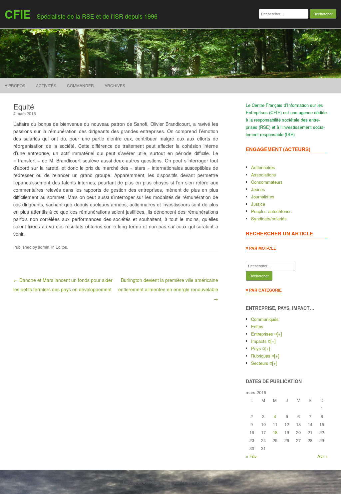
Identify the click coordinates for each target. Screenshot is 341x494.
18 (275, 432)
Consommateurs (267, 182)
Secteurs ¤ (261, 363)
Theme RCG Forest (200, 482)
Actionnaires (263, 167)
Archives (115, 85)
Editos (61, 247)
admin (43, 247)
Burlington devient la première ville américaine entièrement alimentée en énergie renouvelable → (168, 289)
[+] (279, 334)
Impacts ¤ (260, 341)
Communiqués (265, 319)
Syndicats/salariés (269, 218)
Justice (258, 204)
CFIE (18, 14)
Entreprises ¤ (264, 334)
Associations (263, 174)
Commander (80, 85)
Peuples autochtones (271, 211)
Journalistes (262, 196)
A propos (15, 85)
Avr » (322, 456)
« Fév (251, 456)
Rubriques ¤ (262, 356)
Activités (46, 85)
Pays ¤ (258, 348)
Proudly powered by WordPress (151, 482)
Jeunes (258, 189)
